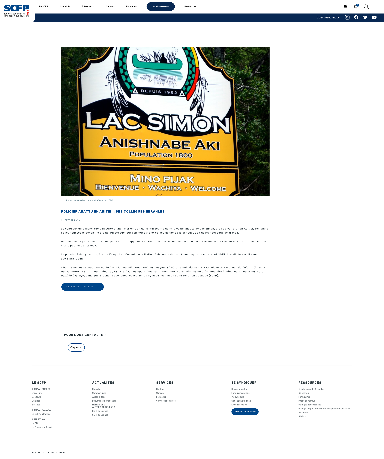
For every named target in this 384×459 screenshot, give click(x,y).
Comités (36, 401)
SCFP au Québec (100, 411)
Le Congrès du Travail (42, 427)
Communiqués (99, 393)
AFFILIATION (38, 419)
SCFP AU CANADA (41, 410)
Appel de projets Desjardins (311, 389)
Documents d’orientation (104, 401)
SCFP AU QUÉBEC (41, 389)
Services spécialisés (166, 401)
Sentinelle (303, 412)
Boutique (160, 389)
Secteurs (36, 397)
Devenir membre (239, 389)
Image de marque (306, 401)
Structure (37, 393)
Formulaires (304, 397)
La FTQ (35, 423)
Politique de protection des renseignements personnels (325, 409)
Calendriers (303, 393)
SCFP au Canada (100, 415)
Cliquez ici (76, 347)
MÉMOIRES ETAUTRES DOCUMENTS (103, 406)
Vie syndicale (237, 397)
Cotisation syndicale (241, 401)
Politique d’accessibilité (309, 405)
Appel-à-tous (98, 397)
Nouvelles (97, 389)
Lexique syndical (239, 405)
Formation (161, 397)
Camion (160, 393)
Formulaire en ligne (240, 393)
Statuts (36, 405)
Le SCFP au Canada (41, 414)
